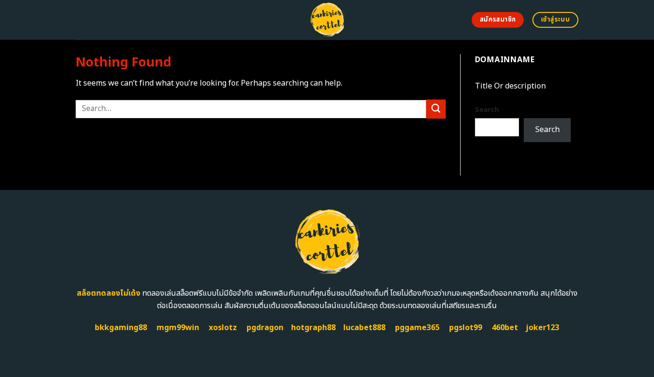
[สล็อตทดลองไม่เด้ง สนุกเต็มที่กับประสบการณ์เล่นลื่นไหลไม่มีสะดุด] (327, 20)
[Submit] (435, 109)
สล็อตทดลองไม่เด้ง (108, 293)
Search (487, 110)
